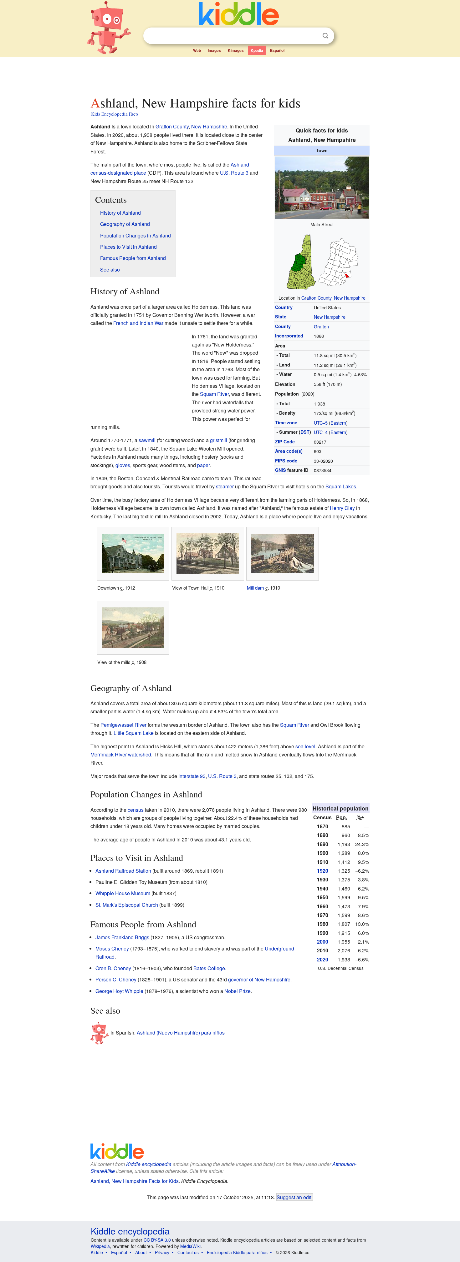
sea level (305, 746)
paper (203, 465)
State (280, 316)
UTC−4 (321, 432)
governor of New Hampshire (259, 979)
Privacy (162, 1252)
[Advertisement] (229, 74)
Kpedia (257, 50)
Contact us (188, 1252)
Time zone (286, 422)
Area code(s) (289, 451)
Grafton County (316, 297)
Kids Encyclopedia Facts (115, 114)
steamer (225, 486)
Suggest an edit (294, 1197)
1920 (322, 870)
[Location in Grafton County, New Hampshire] (322, 260)
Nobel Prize (237, 991)
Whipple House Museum (122, 893)
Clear (312, 36)
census (136, 809)
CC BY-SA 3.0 (157, 1240)
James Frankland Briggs (122, 937)
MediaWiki (190, 1246)
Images (214, 50)
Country (284, 307)
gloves (122, 465)
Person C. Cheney (115, 979)
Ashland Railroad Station (123, 870)
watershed (139, 754)
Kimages (236, 50)
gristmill (218, 440)
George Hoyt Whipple (119, 991)
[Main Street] (322, 186)
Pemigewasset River (123, 724)
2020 (322, 959)
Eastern (338, 422)
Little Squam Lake (134, 732)
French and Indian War (138, 323)
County (283, 326)
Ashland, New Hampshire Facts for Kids (134, 1181)
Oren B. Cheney (113, 968)
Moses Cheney (112, 948)
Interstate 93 (192, 776)
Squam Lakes (340, 486)
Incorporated (289, 335)
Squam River (214, 393)
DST (304, 432)
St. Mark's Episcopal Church (126, 904)
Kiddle (97, 1252)
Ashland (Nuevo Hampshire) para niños (181, 1032)
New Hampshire (349, 297)
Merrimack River (108, 754)
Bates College (209, 968)
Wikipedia (100, 1246)
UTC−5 (321, 422)
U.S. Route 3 (234, 172)
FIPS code (286, 460)
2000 (322, 941)
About (141, 1252)
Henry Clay (342, 507)
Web (197, 50)
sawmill (147, 440)
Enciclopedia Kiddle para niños (237, 1252)
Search (325, 36)
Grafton (321, 326)
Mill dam (255, 587)
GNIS (280, 470)
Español (277, 50)
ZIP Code (285, 441)
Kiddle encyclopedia (148, 1164)
